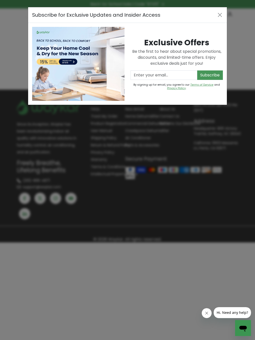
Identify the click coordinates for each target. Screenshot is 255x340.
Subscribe (210, 75)
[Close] (220, 15)
